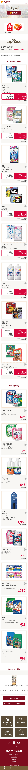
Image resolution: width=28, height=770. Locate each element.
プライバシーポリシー (14, 754)
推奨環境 (14, 759)
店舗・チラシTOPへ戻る (14, 703)
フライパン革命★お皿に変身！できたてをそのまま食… (14, 686)
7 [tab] (0, 690)
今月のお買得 (17, 55)
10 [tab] (8, 690)
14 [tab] (17, 690)
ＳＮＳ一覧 (14, 746)
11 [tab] (10, 690)
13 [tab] (15, 690)
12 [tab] (12, 690)
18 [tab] (27, 690)
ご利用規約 (14, 757)
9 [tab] (5, 690)
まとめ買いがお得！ (6, 55)
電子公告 (14, 761)
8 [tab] (3, 690)
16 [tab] (22, 690)
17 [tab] (24, 690)
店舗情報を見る (14, 698)
